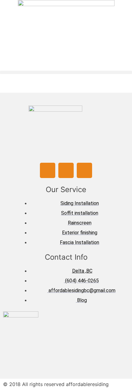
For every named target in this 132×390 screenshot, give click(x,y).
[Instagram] (66, 170)
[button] (66, 72)
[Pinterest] (84, 170)
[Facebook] (47, 170)
